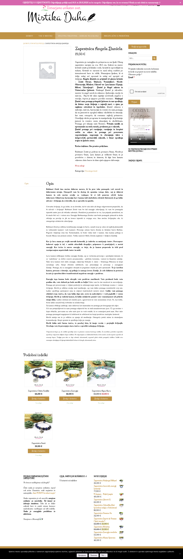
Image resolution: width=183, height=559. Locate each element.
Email (131, 77)
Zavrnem (93, 555)
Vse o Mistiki (46, 36)
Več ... (103, 555)
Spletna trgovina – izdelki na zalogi (78, 36)
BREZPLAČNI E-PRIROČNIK (116, 36)
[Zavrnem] (180, 553)
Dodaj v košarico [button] (38, 398)
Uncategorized (37, 43)
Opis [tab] (27, 183)
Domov (29, 36)
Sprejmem (82, 555)
